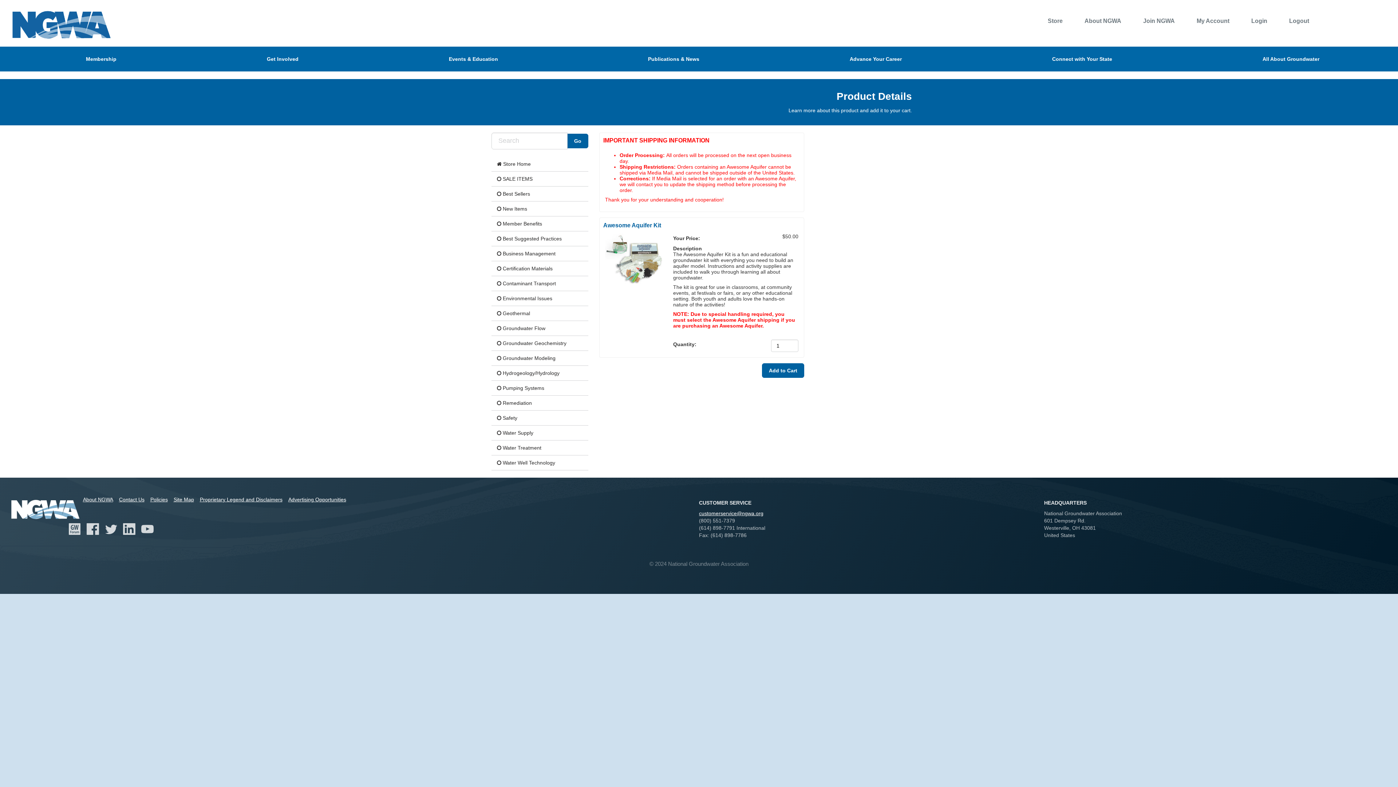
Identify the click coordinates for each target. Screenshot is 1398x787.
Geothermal (515, 313)
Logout (1299, 21)
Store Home (516, 164)
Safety (509, 418)
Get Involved (283, 59)
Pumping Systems (522, 388)
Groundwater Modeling (528, 358)
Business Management (528, 254)
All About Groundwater (1291, 59)
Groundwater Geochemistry (533, 343)
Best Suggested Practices (531, 239)
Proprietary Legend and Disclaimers (241, 499)
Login (1259, 21)
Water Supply (517, 433)
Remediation (516, 403)
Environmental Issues (526, 298)
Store (1055, 21)
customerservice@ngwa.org (731, 513)
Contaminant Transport (528, 283)
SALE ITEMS (517, 179)
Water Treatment (521, 448)
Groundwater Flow (523, 328)
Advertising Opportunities (317, 499)
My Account (1213, 21)
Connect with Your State (1082, 59)
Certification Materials (527, 268)
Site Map (184, 499)
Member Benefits (521, 224)
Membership (101, 59)
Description (687, 248)
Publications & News (673, 59)
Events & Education (473, 59)
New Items (514, 209)
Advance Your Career (876, 59)
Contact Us (132, 499)
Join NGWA (1159, 21)
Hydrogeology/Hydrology (530, 373)
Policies (159, 499)
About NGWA (1103, 21)
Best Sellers (515, 194)
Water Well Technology (528, 463)
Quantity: (685, 344)
